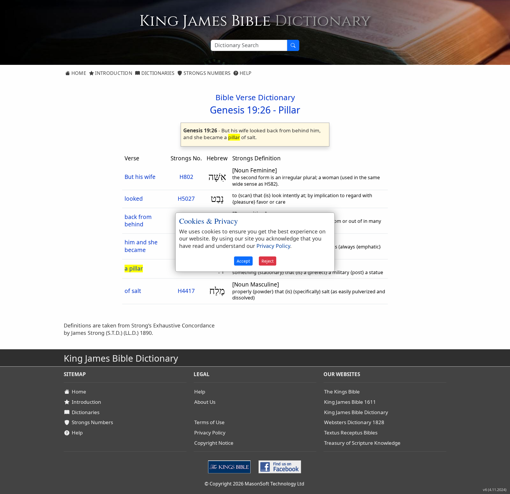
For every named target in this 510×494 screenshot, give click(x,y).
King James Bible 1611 (350, 402)
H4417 (186, 291)
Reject (267, 261)
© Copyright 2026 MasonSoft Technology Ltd (254, 483)
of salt (133, 291)
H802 (186, 177)
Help (245, 73)
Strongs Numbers (206, 73)
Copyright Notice (213, 442)
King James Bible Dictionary (356, 412)
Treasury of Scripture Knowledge (362, 442)
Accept (243, 261)
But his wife (140, 177)
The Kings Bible (342, 391)
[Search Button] (293, 45)
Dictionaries (157, 73)
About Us (204, 402)
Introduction (113, 73)
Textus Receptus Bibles (350, 432)
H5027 (186, 198)
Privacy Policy (209, 432)
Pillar (289, 109)
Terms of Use (209, 422)
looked (134, 198)
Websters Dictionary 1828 (354, 422)
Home (78, 73)
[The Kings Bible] (230, 466)
